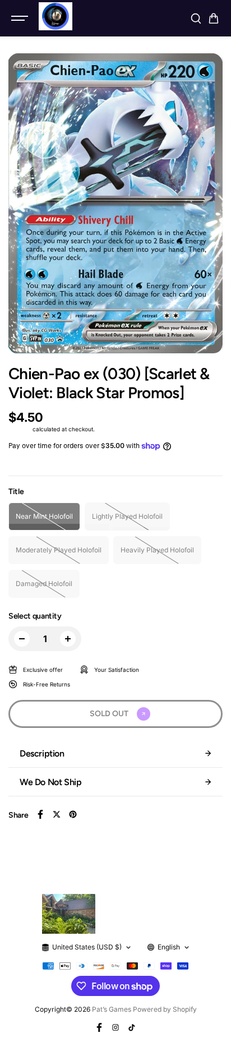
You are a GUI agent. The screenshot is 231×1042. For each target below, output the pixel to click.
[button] (214, 18)
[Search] (196, 18)
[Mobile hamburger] (20, 18)
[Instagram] (115, 1027)
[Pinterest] (73, 814)
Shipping (19, 429)
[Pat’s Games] (55, 16)
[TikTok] (131, 1027)
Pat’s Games (111, 1009)
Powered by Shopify (165, 1009)
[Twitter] (56, 814)
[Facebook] (40, 814)
